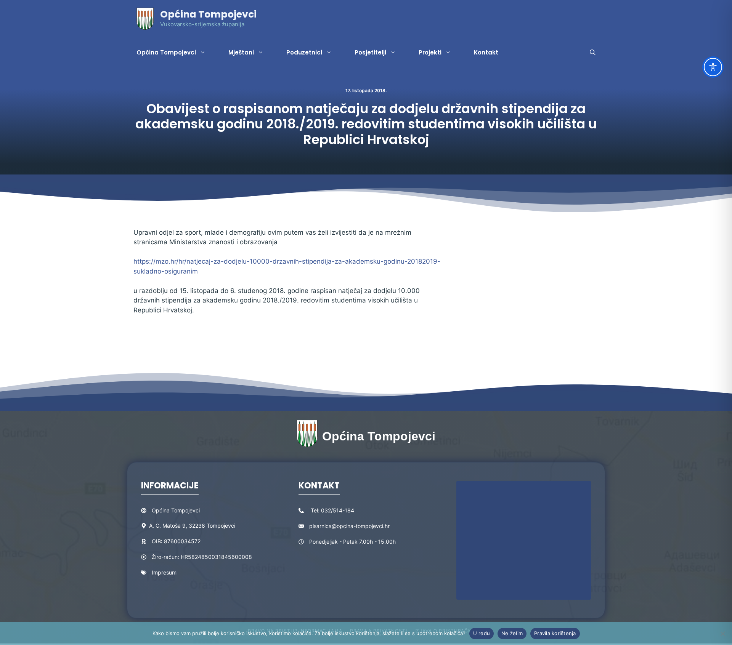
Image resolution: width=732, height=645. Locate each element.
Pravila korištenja (555, 633)
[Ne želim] (722, 633)
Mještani (241, 52)
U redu (481, 633)
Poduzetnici (304, 52)
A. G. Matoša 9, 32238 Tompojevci (192, 525)
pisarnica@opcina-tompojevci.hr (349, 526)
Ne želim (512, 633)
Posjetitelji (370, 52)
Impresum (164, 572)
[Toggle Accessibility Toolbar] (713, 67)
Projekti (430, 52)
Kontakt (486, 52)
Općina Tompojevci (208, 14)
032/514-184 (337, 510)
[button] (592, 52)
